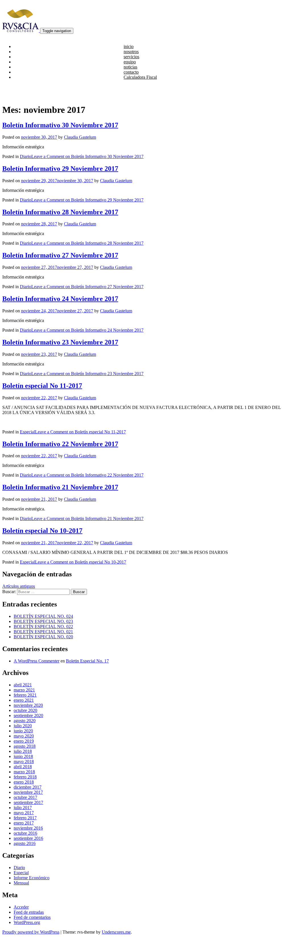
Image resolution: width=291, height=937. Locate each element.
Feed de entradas (29, 912)
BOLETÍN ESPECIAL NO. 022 (43, 626)
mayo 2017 (24, 812)
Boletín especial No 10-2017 (42, 530)
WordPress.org (27, 922)
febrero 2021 (25, 695)
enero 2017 (24, 822)
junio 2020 (23, 730)
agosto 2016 (25, 843)
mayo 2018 (24, 761)
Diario (25, 156)
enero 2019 (24, 741)
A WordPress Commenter (36, 660)
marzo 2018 (24, 771)
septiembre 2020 (28, 715)
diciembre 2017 (27, 787)
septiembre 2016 (28, 838)
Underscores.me (116, 932)
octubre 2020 (25, 710)
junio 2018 (23, 756)
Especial (27, 431)
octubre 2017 (25, 797)
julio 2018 (23, 751)
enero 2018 (24, 782)
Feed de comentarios (32, 917)
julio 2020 (23, 725)
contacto (131, 72)
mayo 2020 (24, 736)
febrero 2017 (25, 817)
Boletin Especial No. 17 (87, 660)
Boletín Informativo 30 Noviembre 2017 (60, 125)
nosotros (131, 51)
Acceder (21, 907)
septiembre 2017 (28, 802)
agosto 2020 (25, 720)
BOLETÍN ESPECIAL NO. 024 (43, 616)
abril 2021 (23, 684)
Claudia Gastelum (80, 137)
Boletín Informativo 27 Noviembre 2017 (60, 255)
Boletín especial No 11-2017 (42, 385)
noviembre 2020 (28, 705)
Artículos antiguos (18, 586)
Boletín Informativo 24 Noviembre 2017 (60, 298)
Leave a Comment (87, 156)
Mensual (21, 882)
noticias (130, 67)
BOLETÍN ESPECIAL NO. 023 (43, 621)
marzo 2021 (24, 689)
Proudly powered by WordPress (30, 932)
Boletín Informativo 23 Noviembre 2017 (60, 342)
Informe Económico (31, 877)
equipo (130, 61)
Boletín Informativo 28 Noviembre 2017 (60, 212)
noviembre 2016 (28, 828)
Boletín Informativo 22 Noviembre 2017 (60, 444)
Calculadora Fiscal (140, 77)
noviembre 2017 (28, 792)
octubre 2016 (25, 833)
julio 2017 (23, 807)
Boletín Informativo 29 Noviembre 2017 (60, 168)
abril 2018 (23, 766)
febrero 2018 (25, 776)
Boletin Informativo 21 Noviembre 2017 (60, 487)
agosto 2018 (25, 746)
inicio (129, 46)
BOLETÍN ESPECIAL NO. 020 (43, 636)
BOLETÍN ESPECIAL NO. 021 (43, 631)
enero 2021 (24, 700)
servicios (131, 56)
